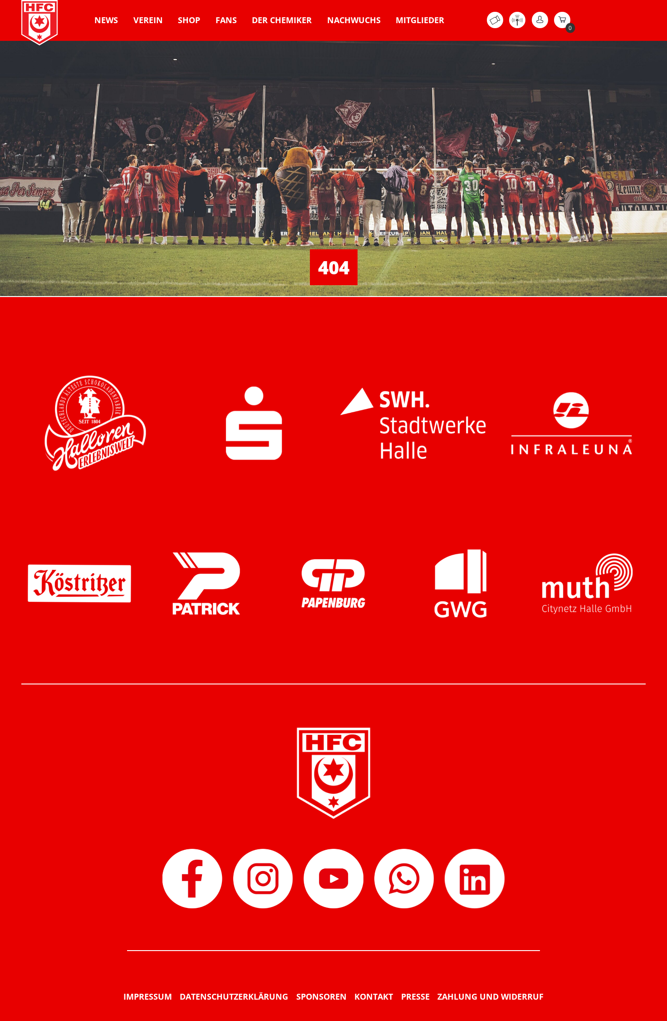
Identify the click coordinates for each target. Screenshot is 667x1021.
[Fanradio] (517, 25)
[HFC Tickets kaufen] (495, 25)
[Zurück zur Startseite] (39, 22)
